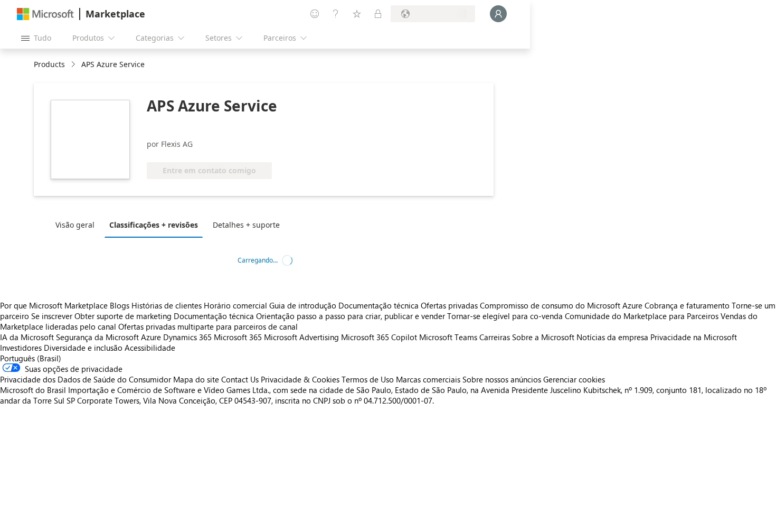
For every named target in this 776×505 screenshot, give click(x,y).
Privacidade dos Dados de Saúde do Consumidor (85, 379)
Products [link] (49, 64)
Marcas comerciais (428, 379)
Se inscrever (51, 316)
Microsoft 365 (238, 337)
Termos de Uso (368, 379)
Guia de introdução (302, 305)
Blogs (119, 305)
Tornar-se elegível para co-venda (505, 316)
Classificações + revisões (153, 225)
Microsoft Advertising (301, 337)
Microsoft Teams (448, 337)
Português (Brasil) (30, 358)
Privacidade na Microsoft (693, 337)
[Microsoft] (45, 14)
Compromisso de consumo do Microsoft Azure (562, 305)
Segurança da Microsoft (97, 337)
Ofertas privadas (449, 305)
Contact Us (240, 379)
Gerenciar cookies (574, 379)
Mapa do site (196, 379)
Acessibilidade (150, 347)
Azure (151, 337)
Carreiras (494, 337)
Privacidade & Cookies (300, 379)
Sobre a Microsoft (543, 337)
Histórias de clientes (166, 305)
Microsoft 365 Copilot (379, 337)
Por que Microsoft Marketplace (54, 305)
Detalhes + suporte (246, 225)
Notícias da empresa (612, 337)
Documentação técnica (378, 305)
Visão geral (74, 225)
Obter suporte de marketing (123, 316)
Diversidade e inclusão (83, 347)
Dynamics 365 (187, 337)
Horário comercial (235, 305)
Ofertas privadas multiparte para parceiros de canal (208, 326)
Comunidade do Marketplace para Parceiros (641, 316)
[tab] (78, 224)
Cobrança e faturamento (687, 305)
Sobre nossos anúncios (501, 379)
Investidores (21, 347)
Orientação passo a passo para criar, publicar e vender (350, 316)
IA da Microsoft (27, 337)
